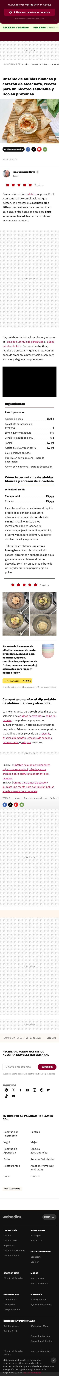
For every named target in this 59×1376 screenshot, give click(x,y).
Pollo (6, 1159)
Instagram (34, 1089)
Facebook (28, 149)
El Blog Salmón (39, 1299)
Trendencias (10, 1299)
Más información (32, 1372)
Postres (35, 1131)
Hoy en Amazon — (17, 681)
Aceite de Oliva (39, 64)
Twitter (33, 149)
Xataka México (11, 1326)
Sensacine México (40, 1336)
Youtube (27, 1089)
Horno (7, 1176)
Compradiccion (11, 1309)
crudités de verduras (30, 716)
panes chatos (11, 742)
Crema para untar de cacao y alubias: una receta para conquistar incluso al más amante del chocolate (28, 787)
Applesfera (9, 1245)
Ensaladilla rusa (34, 1038)
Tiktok (6, 1095)
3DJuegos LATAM (39, 1326)
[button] (25, 172)
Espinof (35, 1262)
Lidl (25, 64)
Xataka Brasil (10, 1331)
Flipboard (39, 149)
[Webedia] (12, 1219)
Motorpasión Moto (40, 1283)
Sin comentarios (15, 149)
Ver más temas (12, 1189)
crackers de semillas (39, 738)
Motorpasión (37, 1278)
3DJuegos (36, 1235)
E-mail (45, 149)
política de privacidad (44, 1074)
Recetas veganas (16, 27)
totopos (26, 742)
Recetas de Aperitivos (35, 798)
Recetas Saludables (42, 1159)
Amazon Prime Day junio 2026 (42, 1167)
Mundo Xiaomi (11, 1255)
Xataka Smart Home (14, 1250)
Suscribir (47, 1067)
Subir (47, 1217)
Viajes (34, 1142)
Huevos (35, 1176)
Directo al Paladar (13, 1278)
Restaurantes (11, 1165)
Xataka (7, 1235)
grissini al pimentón (14, 738)
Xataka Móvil (10, 1240)
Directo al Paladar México (13, 1353)
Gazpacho (52, 1038)
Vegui (17, 798)
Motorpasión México (41, 1351)
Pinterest (41, 1089)
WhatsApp (6, 1089)
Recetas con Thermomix (11, 1133)
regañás (45, 733)
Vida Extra (36, 1240)
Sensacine (36, 1257)
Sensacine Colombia (41, 1341)
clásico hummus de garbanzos (25, 341)
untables (31, 194)
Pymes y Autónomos (41, 1304)
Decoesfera (9, 1304)
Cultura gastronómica (39, 1150)
